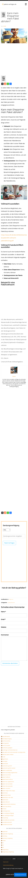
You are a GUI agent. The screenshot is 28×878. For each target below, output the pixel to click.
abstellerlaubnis (6, 736)
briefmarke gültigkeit (7, 747)
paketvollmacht (11, 602)
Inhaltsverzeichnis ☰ (20, 874)
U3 (3, 847)
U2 (3, 845)
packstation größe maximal (9, 768)
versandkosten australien (8, 820)
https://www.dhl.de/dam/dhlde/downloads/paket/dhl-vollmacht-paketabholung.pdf (14, 238)
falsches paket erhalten (8, 754)
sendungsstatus (6, 811)
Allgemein (11, 599)
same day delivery (7, 806)
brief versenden (6, 745)
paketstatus (5, 799)
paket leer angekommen (8, 781)
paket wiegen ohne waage (9, 790)
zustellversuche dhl (7, 822)
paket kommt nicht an (8, 779)
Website (3, 627)
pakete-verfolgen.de (9, 4)
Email (3, 619)
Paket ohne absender (8, 786)
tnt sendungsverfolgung (8, 813)
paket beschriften (7, 774)
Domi (4, 26)
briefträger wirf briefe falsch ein (10, 750)
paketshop (5, 793)
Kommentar (5, 635)
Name (3, 612)
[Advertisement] (14, 59)
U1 (3, 842)
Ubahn (4, 840)
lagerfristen (5, 759)
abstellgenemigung (7, 738)
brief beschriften (6, 741)
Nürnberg (5, 836)
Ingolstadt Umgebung (8, 833)
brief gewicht (6, 743)
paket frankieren (6, 777)
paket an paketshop (7, 770)
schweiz (4, 808)
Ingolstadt (5, 831)
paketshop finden (7, 795)
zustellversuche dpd (7, 824)
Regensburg (5, 849)
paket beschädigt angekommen (10, 772)
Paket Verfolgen (9, 543)
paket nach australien (7, 784)
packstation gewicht (7, 765)
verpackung (5, 817)
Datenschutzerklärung (8, 865)
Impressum (5, 862)
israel (4, 756)
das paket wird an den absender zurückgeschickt (14, 752)
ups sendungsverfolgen (8, 815)
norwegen (5, 761)
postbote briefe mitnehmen (9, 804)
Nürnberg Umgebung (8, 838)
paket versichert (6, 788)
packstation (5, 763)
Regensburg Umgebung (8, 851)
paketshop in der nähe (8, 797)
